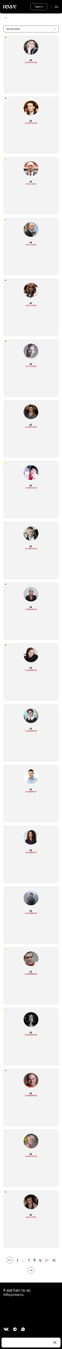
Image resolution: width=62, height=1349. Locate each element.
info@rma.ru (13, 1294)
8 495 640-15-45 (16, 1290)
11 (54, 1260)
